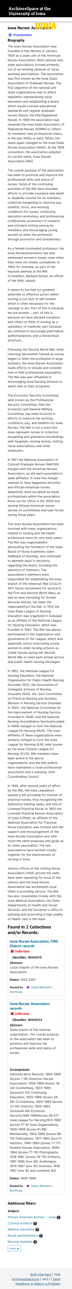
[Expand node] (68, 19)
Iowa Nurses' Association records (30, 1006)
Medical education (23, 1229)
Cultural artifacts (22, 1223)
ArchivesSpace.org (25, 1279)
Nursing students (22, 1241)
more (13, 1248)
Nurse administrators (24, 1235)
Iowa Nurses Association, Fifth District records (34, 943)
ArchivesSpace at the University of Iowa (30, 11)
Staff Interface (40, 1274)
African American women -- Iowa (33, 1217)
